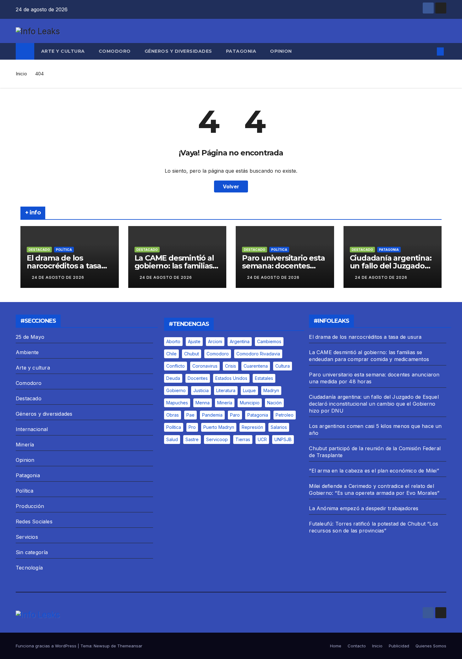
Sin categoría (32, 552)
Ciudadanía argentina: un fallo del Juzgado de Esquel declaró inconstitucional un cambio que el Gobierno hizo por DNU (373, 404)
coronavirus (204, 366)
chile (171, 353)
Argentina (240, 341)
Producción (30, 506)
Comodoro (115, 51)
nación (274, 402)
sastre (192, 439)
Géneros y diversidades (178, 51)
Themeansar (129, 645)
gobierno (176, 390)
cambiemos (269, 341)
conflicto (175, 366)
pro (192, 427)
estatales (264, 378)
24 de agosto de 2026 (58, 277)
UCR (262, 439)
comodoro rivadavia (258, 353)
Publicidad (399, 645)
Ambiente (27, 352)
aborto (173, 341)
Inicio (21, 74)
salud (172, 439)
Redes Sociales (34, 521)
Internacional (32, 429)
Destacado (39, 249)
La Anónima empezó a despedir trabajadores (363, 508)
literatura (225, 390)
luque (249, 390)
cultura (282, 366)
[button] (430, 51)
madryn (271, 390)
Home (335, 645)
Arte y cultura (63, 51)
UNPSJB (283, 439)
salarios (279, 427)
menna (202, 402)
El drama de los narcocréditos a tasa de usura (64, 265)
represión (252, 427)
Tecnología (29, 567)
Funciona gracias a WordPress (47, 645)
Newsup (102, 645)
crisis (230, 366)
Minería (25, 444)
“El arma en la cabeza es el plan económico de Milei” (374, 470)
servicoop (217, 439)
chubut (191, 353)
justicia (201, 390)
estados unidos (231, 378)
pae (190, 415)
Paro (235, 415)
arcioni (215, 341)
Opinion (281, 51)
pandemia (212, 415)
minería (224, 402)
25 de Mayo (30, 337)
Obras (172, 415)
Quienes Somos (430, 645)
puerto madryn (218, 427)
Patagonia (241, 51)
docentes (198, 378)
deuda (173, 378)
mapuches (177, 402)
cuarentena (256, 366)
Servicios (27, 537)
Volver (231, 186)
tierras (242, 439)
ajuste (194, 341)
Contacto (357, 645)
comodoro (217, 353)
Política (64, 249)
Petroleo (285, 415)
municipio (250, 402)
